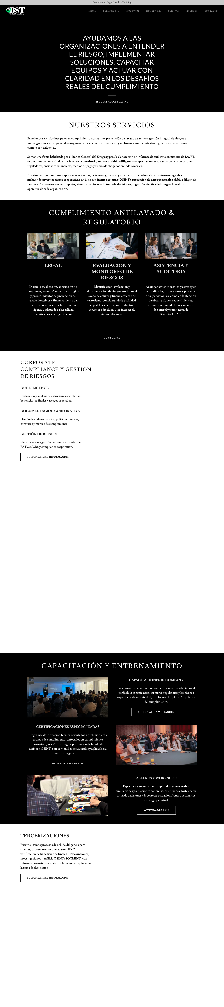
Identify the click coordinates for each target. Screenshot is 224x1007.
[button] (110, 11)
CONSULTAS (112, 338)
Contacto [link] (211, 11)
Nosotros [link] (133, 11)
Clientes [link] (174, 11)
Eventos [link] (192, 11)
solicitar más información (48, 457)
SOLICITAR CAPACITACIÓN (156, 712)
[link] (15, 10)
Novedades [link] (153, 11)
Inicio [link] (93, 11)
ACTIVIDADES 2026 (156, 810)
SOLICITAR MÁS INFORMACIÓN (48, 878)
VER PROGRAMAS (67, 763)
